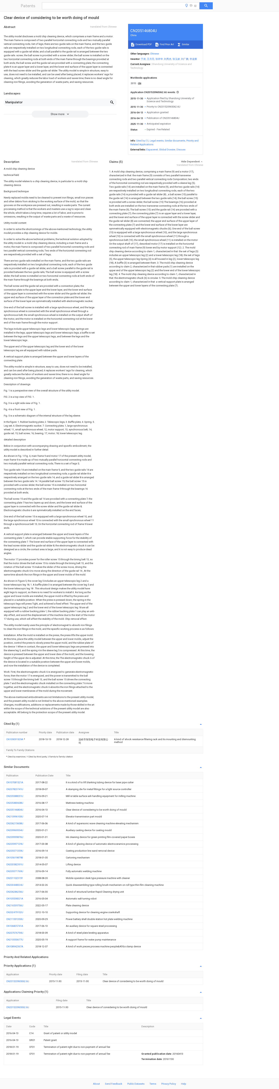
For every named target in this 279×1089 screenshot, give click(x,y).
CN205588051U (14, 796)
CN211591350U (14, 919)
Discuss (181, 149)
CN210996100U (14, 816)
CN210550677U (14, 939)
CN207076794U (14, 932)
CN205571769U (14, 871)
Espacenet (152, 149)
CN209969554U (14, 830)
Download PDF (143, 44)
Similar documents (175, 140)
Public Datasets (135, 1083)
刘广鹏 (184, 59)
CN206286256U (14, 891)
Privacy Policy (168, 1083)
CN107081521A (14, 782)
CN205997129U (14, 843)
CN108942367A (14, 946)
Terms (153, 1083)
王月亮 (150, 59)
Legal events (157, 140)
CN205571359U (14, 850)
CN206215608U (14, 823)
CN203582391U (14, 864)
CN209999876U (14, 837)
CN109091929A (15, 739)
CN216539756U (14, 905)
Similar (185, 44)
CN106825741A (14, 926)
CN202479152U (14, 912)
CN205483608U (14, 802)
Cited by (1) (142, 140)
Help (183, 1083)
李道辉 (193, 59)
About (96, 1083)
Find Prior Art (166, 44)
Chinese (154, 53)
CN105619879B (14, 857)
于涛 (143, 59)
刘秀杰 (167, 59)
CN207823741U (14, 789)
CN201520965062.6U (17, 981)
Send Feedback (113, 1083)
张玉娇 (176, 59)
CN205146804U (14, 809)
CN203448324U (14, 885)
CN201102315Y (14, 878)
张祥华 (159, 59)
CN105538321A (14, 898)
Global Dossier (167, 149)
